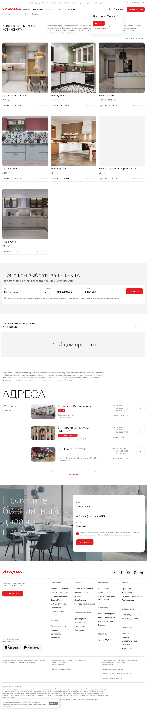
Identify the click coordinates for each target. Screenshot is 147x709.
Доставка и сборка (106, 621)
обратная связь (70, 3)
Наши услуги (103, 608)
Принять (53, 703)
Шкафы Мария (57, 600)
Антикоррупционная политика (112, 678)
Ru (124, 3)
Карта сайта (127, 649)
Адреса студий (104, 640)
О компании (127, 627)
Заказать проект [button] (136, 9)
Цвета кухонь (80, 619)
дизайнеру (43, 3)
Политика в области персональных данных (116, 674)
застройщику (32, 3)
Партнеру (125, 583)
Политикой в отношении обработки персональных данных (21, 703)
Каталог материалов (82, 613)
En (127, 3)
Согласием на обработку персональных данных (67, 298)
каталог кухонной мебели (26, 662)
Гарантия (102, 625)
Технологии (56, 608)
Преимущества (57, 611)
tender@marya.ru (58, 664)
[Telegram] (142, 572)
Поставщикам (128, 600)
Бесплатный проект (106, 614)
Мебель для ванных (59, 604)
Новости (125, 637)
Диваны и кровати (58, 626)
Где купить (102, 634)
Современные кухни (59, 589)
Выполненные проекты (84, 589)
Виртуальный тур (129, 641)
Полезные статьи (81, 592)
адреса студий (84, 3)
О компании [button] (70, 9)
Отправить (134, 291)
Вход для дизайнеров (131, 615)
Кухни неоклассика (59, 596)
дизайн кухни (12, 662)
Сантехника (56, 634)
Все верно (99, 23)
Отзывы (77, 596)
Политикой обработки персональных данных (103, 298)
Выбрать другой (101, 28)
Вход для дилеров (129, 609)
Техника (54, 630)
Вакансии (126, 645)
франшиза (20, 3)
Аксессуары (56, 638)
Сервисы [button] (49, 9)
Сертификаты (80, 630)
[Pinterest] (135, 572)
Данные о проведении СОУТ (61, 669)
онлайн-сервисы (98, 3)
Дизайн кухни (80, 600)
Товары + (54, 620)
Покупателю (103, 583)
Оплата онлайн (104, 592)
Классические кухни (59, 592)
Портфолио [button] (38, 9)
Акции (59, 9)
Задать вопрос (13, 593)
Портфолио (78, 583)
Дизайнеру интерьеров (132, 596)
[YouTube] (128, 572)
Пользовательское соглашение (112, 669)
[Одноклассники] (121, 572)
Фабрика (125, 633)
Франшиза (126, 589)
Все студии (73, 474)
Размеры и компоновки (84, 604)
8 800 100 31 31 (138, 3)
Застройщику (128, 592)
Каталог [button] (26, 9)
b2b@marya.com (107, 664)
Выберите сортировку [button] (135, 38)
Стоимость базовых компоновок (107, 597)
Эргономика (79, 626)
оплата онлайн (56, 3)
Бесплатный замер (106, 617)
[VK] (114, 572)
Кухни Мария (56, 583)
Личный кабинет (105, 589)
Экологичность (81, 622)
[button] (118, 9)
